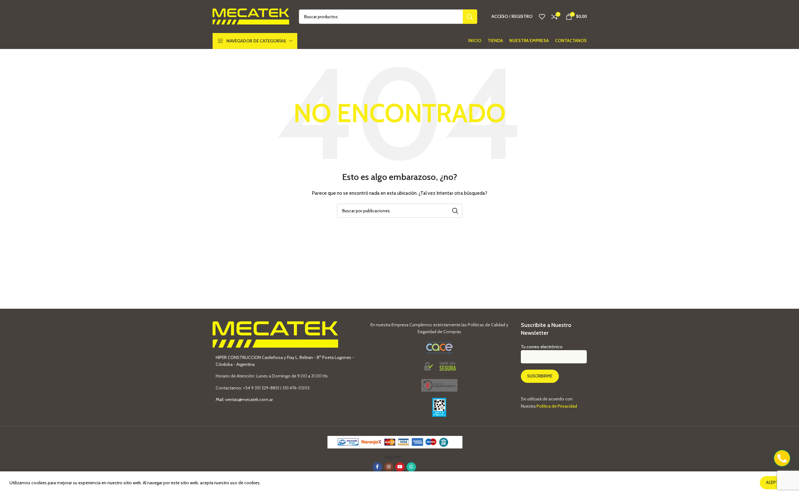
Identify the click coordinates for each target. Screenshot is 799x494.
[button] (782, 458)
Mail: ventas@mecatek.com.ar (244, 399)
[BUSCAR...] (470, 16)
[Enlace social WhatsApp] (411, 467)
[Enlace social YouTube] (400, 467)
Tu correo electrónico (542, 347)
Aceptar (774, 482)
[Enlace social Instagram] (388, 467)
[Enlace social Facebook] (377, 467)
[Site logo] (251, 16)
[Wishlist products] (542, 16)
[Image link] (439, 385)
